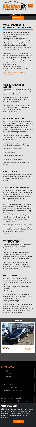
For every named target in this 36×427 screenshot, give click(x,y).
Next (32, 336)
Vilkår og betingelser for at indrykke (15, 401)
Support (8, 374)
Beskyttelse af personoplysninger (14, 398)
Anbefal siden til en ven (13, 390)
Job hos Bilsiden (10, 387)
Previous (4, 336)
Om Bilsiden (9, 384)
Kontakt (8, 377)
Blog (6, 371)
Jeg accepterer (18, 421)
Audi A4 (5, 347)
